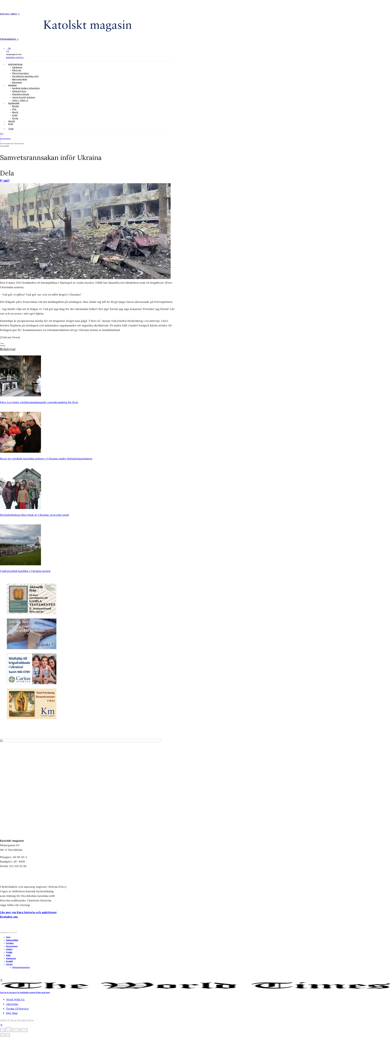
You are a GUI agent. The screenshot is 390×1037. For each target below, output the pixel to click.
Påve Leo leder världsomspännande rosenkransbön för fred (39, 402)
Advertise (12, 1004)
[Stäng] (2, 1030)
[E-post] (8, 181)
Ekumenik (17, 82)
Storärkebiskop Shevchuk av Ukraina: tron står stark (34, 515)
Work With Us (15, 999)
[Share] (8, 1029)
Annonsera (11, 958)
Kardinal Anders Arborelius (26, 88)
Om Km (9, 964)
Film (14, 109)
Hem (8, 937)
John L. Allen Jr (20, 100)
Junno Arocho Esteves (23, 97)
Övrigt (15, 118)
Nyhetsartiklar (15, 64)
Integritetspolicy (21, 967)
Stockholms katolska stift (25, 76)
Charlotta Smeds (20, 94)
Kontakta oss (9, 916)
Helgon (11, 121)
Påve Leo (16, 70)
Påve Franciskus (20, 73)
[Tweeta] (3, 181)
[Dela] (1, 181)
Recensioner (13, 103)
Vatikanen (17, 67)
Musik (15, 112)
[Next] (7, 1035)
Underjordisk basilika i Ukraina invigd (25, 571)
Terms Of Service (17, 1008)
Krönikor (12, 85)
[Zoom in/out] (24, 1030)
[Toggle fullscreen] (16, 1030)
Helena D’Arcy (19, 91)
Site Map (12, 1013)
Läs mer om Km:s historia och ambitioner (28, 912)
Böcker (15, 106)
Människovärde (19, 79)
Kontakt (9, 961)
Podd (14, 115)
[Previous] (2, 1035)
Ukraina (2, 345)
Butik (10, 124)
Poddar (9, 952)
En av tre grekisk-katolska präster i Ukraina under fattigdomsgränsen (46, 458)
